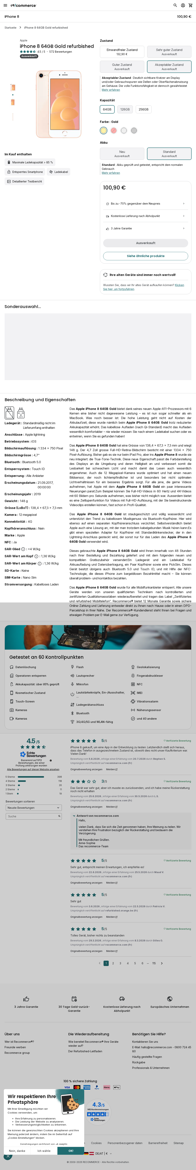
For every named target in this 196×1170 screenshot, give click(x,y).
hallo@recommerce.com (156, 1047)
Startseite (10, 27)
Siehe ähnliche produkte (146, 256)
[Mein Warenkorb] (190, 5)
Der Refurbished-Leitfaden (85, 1051)
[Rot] (113, 130)
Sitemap (179, 1143)
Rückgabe (138, 1062)
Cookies (96, 1143)
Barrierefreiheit (158, 1143)
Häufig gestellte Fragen (147, 1056)
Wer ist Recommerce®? (19, 1041)
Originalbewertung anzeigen (86, 769)
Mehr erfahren (111, 89)
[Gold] (103, 130)
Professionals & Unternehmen (151, 1067)
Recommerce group (17, 1052)
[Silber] (123, 130)
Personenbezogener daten (125, 1143)
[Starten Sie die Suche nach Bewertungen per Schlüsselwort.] (59, 816)
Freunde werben (15, 1047)
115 (154, 963)
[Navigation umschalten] (5, 5)
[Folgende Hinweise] (162, 963)
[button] (98, 1153)
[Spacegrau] (134, 130)
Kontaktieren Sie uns (145, 1041)
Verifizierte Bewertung (178, 740)
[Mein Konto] (183, 5)
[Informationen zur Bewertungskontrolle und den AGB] (50, 760)
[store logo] (24, 5)
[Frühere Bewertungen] (99, 963)
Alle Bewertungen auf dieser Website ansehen (33, 769)
